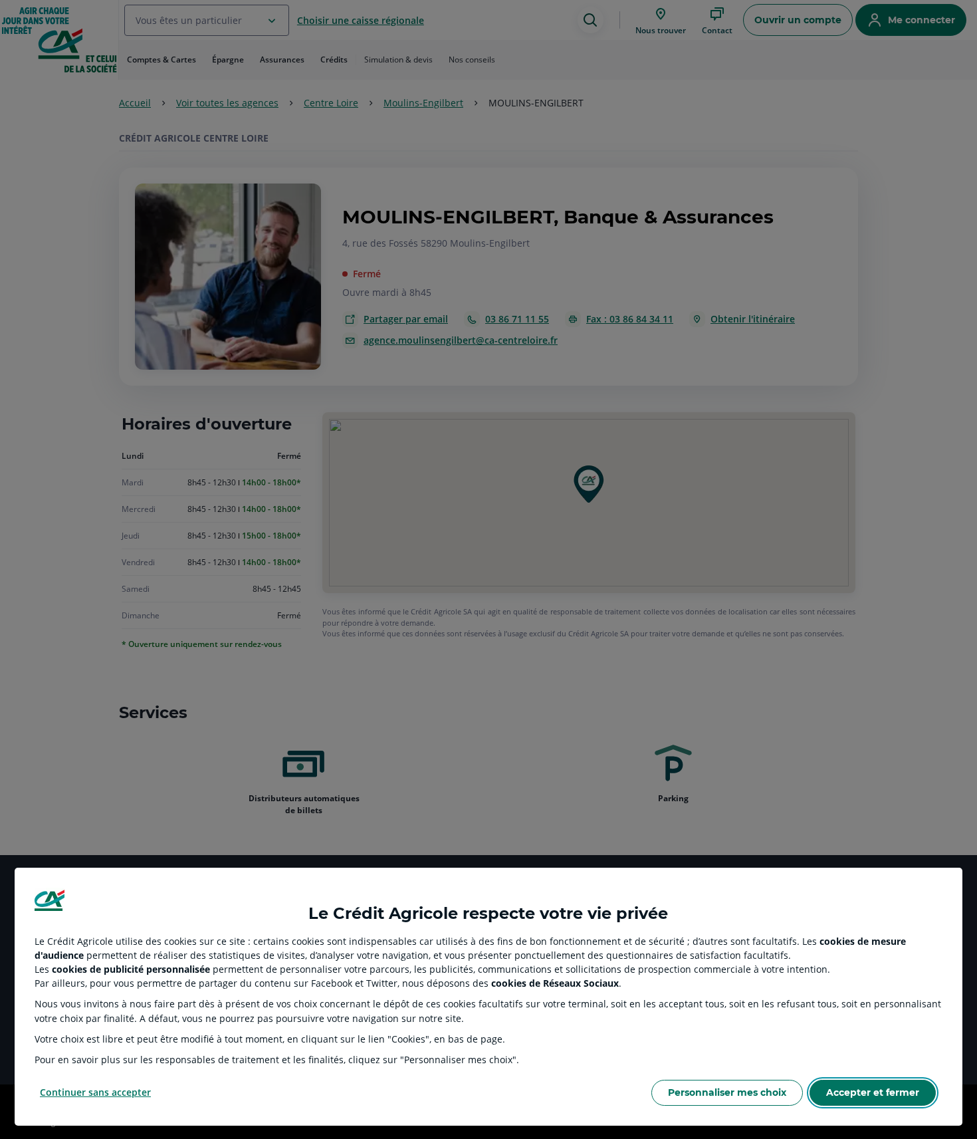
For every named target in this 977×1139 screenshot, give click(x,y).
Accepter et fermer (872, 1092)
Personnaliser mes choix (727, 1092)
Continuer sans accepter (95, 1092)
